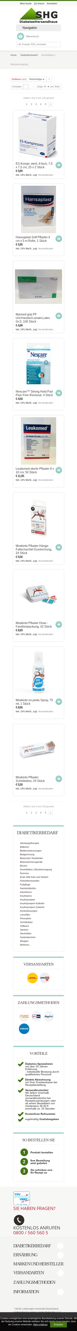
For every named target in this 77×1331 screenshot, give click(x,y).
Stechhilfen (25, 933)
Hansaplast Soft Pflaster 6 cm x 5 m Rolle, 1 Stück (33, 239)
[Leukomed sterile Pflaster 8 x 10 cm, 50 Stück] (38, 441)
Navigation (30, 27)
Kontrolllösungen (28, 911)
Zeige (40, 86)
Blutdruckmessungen (30, 850)
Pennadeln (25, 918)
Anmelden (52, 3)
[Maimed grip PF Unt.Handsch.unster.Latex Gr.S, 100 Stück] (38, 286)
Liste (31, 86)
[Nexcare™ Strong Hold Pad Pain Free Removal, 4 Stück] (38, 363)
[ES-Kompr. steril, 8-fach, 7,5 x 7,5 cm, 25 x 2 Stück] (38, 136)
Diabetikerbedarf (29, 55)
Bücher (23, 866)
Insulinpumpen (27, 899)
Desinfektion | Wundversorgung (36, 869)
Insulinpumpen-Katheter (32, 903)
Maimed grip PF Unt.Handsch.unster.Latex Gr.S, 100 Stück (33, 318)
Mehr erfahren (40, 1324)
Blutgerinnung (27, 854)
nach (19, 79)
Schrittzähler (26, 922)
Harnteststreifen (28, 888)
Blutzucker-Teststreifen (31, 858)
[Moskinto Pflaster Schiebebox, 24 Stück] (38, 749)
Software (24, 926)
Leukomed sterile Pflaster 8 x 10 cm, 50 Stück (35, 470)
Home (13, 55)
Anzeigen (17, 86)
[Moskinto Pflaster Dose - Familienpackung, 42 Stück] (38, 595)
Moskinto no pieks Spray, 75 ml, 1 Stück (34, 702)
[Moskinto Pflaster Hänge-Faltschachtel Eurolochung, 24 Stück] (38, 518)
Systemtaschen (28, 937)
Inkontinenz (26, 892)
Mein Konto (26, 3)
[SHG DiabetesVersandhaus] (38, 15)
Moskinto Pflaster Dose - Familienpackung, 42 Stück (34, 624)
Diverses (24, 873)
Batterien (24, 847)
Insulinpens (26, 896)
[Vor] (50, 104)
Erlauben (58, 1324)
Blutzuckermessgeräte (31, 862)
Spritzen (24, 929)
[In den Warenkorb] (59, 165)
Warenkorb (32, 36)
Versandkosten (45, 175)
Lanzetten (25, 914)
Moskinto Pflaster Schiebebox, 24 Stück (30, 779)
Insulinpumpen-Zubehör (32, 907)
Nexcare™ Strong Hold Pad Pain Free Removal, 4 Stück (34, 393)
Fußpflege (25, 884)
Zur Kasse (39, 3)
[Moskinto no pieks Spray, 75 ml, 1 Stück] (38, 672)
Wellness (24, 945)
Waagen (24, 941)
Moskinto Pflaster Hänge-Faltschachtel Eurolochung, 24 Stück (34, 549)
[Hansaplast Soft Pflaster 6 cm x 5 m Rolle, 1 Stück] (38, 209)
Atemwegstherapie (29, 843)
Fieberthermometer (29, 881)
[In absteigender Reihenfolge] (49, 79)
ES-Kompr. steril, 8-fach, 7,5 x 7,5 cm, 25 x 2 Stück (34, 165)
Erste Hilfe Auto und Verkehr (34, 877)
